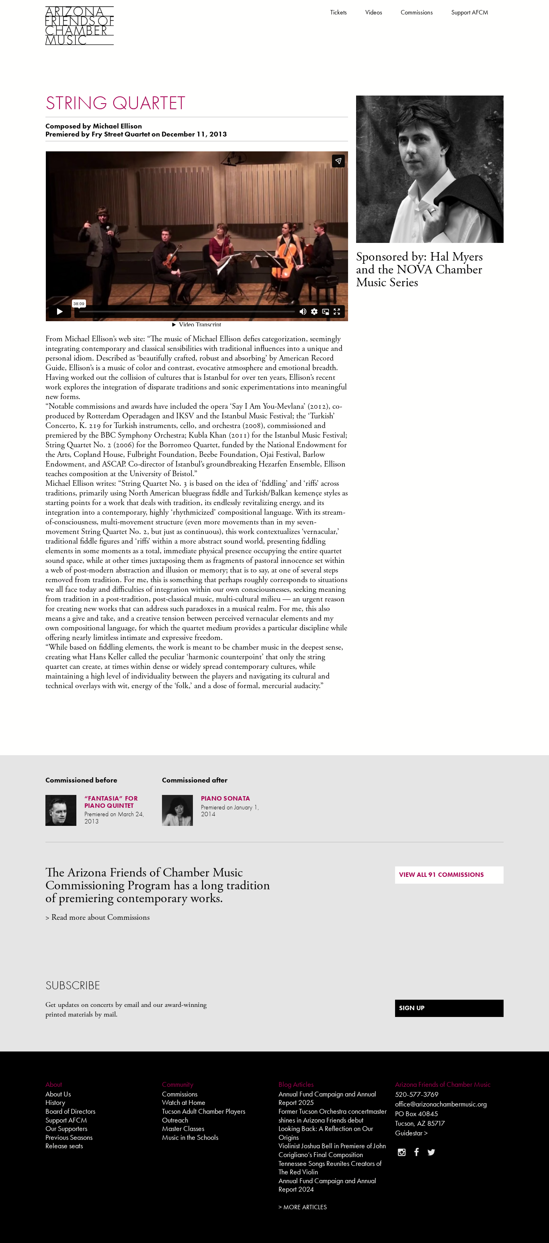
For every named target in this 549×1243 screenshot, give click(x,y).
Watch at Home (183, 1102)
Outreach (175, 1120)
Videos (373, 12)
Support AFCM (469, 12)
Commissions (417, 12)
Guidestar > (411, 1132)
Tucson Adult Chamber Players (203, 1111)
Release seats (64, 1145)
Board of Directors (70, 1111)
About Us (58, 1093)
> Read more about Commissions (97, 918)
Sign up (411, 1008)
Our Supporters (66, 1128)
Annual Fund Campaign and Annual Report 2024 (327, 1185)
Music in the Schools (190, 1137)
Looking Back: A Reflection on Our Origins (326, 1133)
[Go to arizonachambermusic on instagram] (401, 1152)
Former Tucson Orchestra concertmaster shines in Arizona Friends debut (333, 1115)
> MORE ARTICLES (303, 1207)
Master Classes (183, 1128)
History (55, 1102)
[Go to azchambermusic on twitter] (431, 1152)
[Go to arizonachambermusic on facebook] (416, 1152)
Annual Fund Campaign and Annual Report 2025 (327, 1098)
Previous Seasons (68, 1137)
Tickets (338, 12)
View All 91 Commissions (441, 874)
